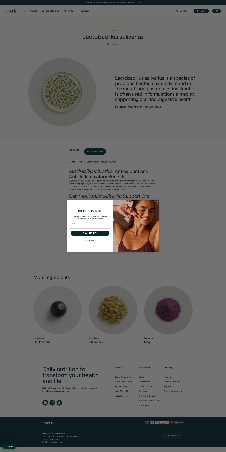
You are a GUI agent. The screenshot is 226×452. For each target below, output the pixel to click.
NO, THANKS (90, 240)
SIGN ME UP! (90, 233)
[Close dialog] (156, 202)
